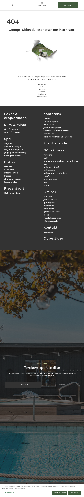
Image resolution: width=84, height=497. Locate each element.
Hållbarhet (49, 208)
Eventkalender (56, 143)
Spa (7, 139)
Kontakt (50, 227)
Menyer (8, 166)
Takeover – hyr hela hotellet (57, 130)
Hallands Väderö (51, 167)
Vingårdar (48, 176)
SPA (42, 87)
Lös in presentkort (12, 193)
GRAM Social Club (52, 211)
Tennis (46, 182)
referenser (48, 133)
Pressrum (48, 196)
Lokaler (47, 118)
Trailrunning (49, 170)
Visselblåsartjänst (52, 218)
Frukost (7, 176)
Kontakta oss (42, 96)
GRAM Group (49, 202)
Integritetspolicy (52, 221)
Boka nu (67, 5)
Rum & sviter (15, 124)
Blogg (46, 214)
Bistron (42, 92)
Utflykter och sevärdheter (56, 173)
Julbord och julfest (52, 127)
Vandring (48, 154)
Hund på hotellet (12, 132)
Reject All (74, 493)
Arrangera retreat (12, 155)
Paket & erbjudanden (15, 116)
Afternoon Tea (11, 172)
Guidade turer (50, 179)
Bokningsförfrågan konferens (58, 136)
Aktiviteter (49, 124)
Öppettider (53, 238)
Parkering (48, 232)
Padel (46, 185)
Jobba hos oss (50, 199)
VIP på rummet (11, 129)
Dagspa (8, 143)
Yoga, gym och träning (15, 152)
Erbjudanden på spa (14, 149)
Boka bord (9, 169)
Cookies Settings (8, 493)
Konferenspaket (51, 121)
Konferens (42, 94)
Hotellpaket (42, 84)
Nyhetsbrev (49, 205)
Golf (45, 158)
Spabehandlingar (12, 146)
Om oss (50, 192)
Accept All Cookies (59, 493)
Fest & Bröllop (10, 182)
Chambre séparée (13, 179)
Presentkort (42, 89)
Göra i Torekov (56, 150)
